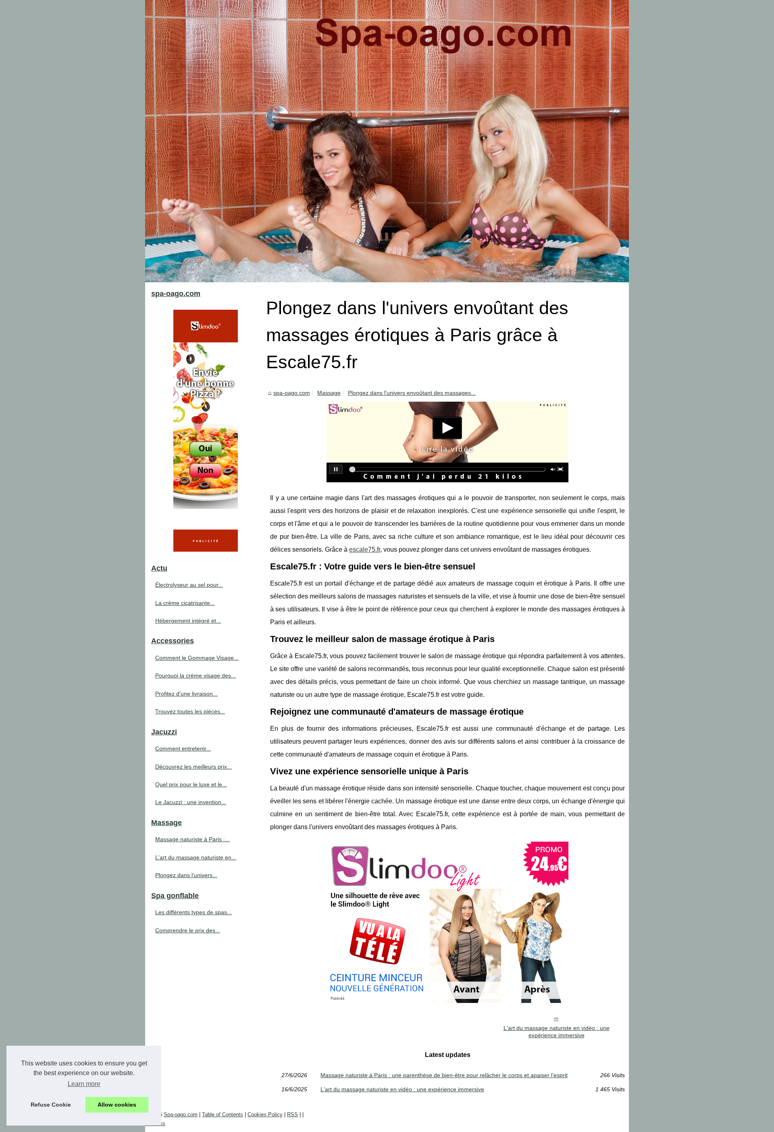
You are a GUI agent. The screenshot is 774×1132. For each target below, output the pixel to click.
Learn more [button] (84, 1083)
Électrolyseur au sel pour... (189, 585)
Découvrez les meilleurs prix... (193, 766)
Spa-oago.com (181, 1114)
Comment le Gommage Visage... (197, 658)
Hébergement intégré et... (188, 620)
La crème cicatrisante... (185, 603)
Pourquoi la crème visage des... (195, 675)
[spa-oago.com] (387, 141)
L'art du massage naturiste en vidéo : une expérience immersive (557, 1032)
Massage (329, 393)
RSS (292, 1114)
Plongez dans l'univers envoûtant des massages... (412, 393)
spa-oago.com (291, 393)
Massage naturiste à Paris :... (192, 839)
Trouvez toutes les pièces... (190, 711)
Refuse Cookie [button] (51, 1104)
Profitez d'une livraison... (186, 693)
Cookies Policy (265, 1114)
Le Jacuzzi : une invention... (190, 802)
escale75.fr (364, 549)
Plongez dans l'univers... (186, 875)
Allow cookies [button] (117, 1104)
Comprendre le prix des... (187, 930)
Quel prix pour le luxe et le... (191, 784)
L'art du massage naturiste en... (195, 857)
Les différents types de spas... (193, 912)
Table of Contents (222, 1114)
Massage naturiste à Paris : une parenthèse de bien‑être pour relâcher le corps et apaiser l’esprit (444, 1075)
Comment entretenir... (183, 748)
